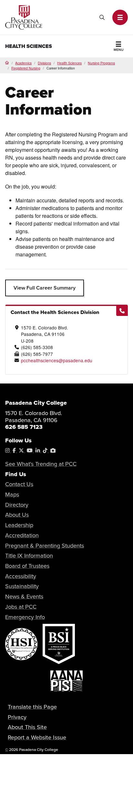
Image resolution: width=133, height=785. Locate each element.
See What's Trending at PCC (41, 464)
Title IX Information (29, 555)
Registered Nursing (25, 68)
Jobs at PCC (20, 607)
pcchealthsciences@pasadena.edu (56, 360)
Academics (23, 62)
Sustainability (22, 586)
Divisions (44, 62)
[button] (120, 17)
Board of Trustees (27, 566)
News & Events (24, 596)
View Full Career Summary (45, 287)
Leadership (19, 525)
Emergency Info (25, 617)
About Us (17, 515)
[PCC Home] (23, 16)
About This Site (27, 727)
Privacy (17, 717)
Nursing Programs (101, 62)
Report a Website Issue (37, 737)
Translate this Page (32, 707)
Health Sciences (28, 46)
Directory (16, 505)
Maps (12, 494)
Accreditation (22, 535)
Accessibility (20, 576)
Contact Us (19, 484)
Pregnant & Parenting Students (44, 545)
